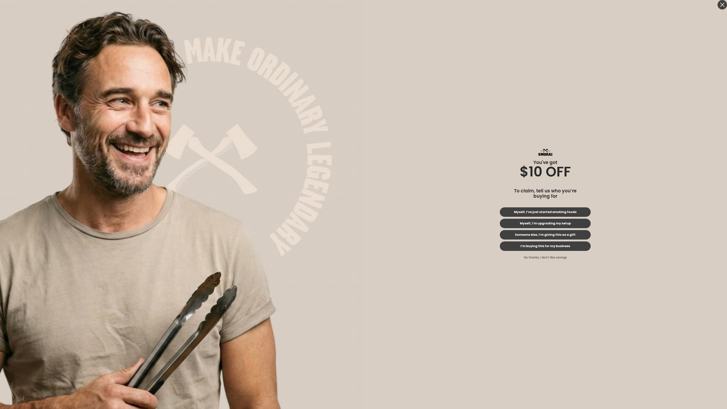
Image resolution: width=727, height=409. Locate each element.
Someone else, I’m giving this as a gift (545, 235)
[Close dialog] (722, 4)
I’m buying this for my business (545, 246)
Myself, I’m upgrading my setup (545, 223)
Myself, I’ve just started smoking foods (545, 212)
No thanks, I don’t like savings (545, 257)
